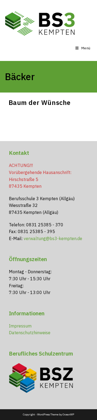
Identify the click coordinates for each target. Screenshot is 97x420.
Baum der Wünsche (40, 102)
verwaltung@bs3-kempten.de (53, 238)
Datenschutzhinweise (29, 332)
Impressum (20, 326)
